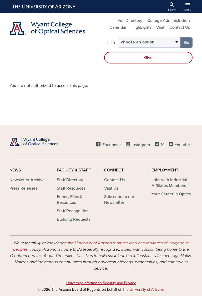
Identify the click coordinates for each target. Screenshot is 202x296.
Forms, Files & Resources (70, 199)
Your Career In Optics (171, 194)
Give (148, 57)
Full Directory (130, 20)
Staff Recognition (73, 211)
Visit (160, 27)
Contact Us (179, 27)
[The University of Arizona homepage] (44, 6)
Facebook (111, 144)
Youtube (182, 144)
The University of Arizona (143, 289)
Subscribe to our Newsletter (119, 199)
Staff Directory (70, 179)
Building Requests (73, 219)
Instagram (141, 144)
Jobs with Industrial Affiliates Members (169, 182)
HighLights (141, 27)
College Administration (168, 20)
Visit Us (111, 188)
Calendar (118, 27)
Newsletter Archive (27, 179)
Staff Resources (71, 188)
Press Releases (23, 188)
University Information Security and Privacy (101, 283)
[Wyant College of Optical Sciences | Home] (53, 28)
